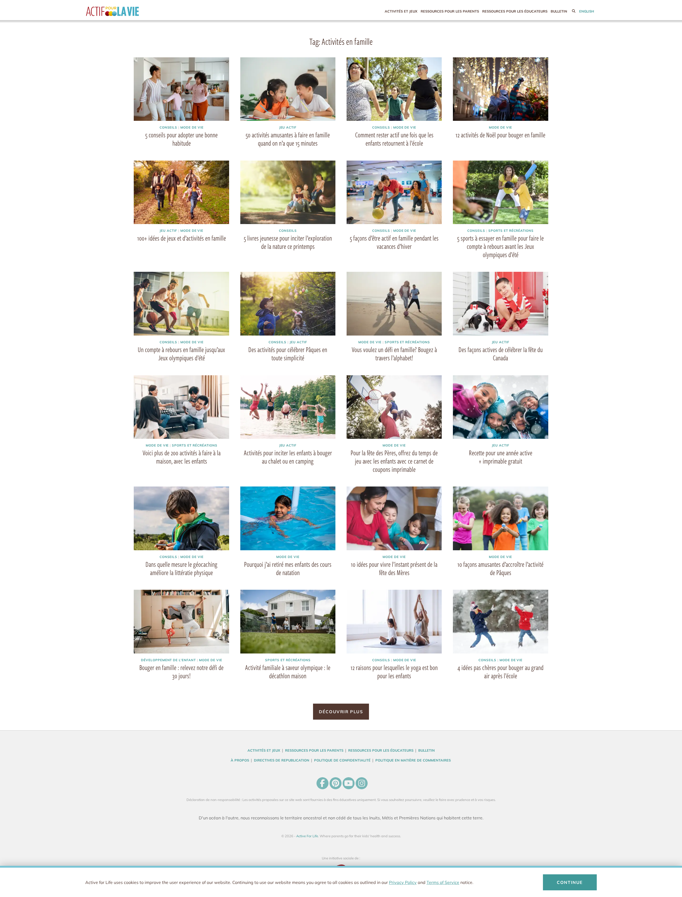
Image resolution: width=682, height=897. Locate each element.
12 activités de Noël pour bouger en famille (500, 135)
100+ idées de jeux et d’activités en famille (181, 238)
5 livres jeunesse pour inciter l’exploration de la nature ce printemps (288, 242)
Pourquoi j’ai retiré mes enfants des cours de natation (287, 568)
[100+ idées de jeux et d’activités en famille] (181, 192)
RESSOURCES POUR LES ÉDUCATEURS (514, 11)
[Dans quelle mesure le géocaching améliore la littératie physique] (181, 518)
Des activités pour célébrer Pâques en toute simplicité (287, 353)
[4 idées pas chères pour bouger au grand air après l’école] (500, 621)
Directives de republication (281, 760)
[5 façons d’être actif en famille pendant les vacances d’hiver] (394, 192)
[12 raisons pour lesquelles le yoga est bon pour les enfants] (394, 621)
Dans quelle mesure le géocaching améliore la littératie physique (181, 568)
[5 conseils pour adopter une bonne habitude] (181, 89)
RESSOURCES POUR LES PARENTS (450, 11)
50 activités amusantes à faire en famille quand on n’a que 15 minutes (288, 139)
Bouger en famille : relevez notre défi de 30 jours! (181, 671)
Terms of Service (443, 882)
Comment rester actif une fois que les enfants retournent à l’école (394, 139)
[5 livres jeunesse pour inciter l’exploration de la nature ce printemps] (288, 192)
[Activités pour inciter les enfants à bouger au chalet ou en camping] (288, 407)
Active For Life (123, 11)
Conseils (168, 127)
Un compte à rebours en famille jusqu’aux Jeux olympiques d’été (181, 353)
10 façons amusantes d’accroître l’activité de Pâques (500, 568)
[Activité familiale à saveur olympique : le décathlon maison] (288, 621)
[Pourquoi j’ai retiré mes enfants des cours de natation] (288, 518)
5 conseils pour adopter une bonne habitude (181, 139)
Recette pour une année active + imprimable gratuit (500, 457)
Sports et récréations (511, 231)
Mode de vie (192, 127)
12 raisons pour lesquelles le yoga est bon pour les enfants (394, 671)
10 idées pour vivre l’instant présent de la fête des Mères (394, 568)
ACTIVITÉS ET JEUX (401, 11)
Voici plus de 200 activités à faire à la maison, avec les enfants (182, 457)
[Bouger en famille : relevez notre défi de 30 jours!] (181, 621)
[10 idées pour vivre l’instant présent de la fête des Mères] (394, 518)
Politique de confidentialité (342, 760)
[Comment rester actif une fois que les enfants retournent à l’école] (394, 89)
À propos (240, 760)
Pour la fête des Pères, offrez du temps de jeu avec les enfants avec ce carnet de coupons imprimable (394, 461)
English (586, 11)
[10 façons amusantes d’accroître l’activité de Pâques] (500, 518)
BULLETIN (559, 11)
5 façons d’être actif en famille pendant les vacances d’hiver (394, 242)
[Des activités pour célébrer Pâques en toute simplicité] (288, 303)
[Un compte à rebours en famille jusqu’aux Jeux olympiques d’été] (181, 303)
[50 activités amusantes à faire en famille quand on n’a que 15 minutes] (288, 89)
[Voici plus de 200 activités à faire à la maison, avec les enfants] (181, 407)
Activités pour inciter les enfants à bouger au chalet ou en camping (288, 457)
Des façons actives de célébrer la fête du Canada (500, 353)
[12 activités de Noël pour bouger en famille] (500, 89)
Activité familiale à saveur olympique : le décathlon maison (287, 671)
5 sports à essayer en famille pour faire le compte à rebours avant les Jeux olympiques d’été (500, 246)
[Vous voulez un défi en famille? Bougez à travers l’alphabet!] (394, 303)
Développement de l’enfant (168, 660)
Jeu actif (288, 127)
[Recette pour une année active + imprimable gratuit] (500, 407)
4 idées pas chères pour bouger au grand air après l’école (500, 671)
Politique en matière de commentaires (413, 760)
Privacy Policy (403, 882)
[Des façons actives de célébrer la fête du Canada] (500, 303)
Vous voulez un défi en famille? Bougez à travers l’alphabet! (394, 353)
